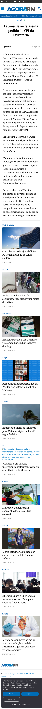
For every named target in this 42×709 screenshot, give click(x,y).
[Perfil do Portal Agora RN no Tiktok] (25, 1)
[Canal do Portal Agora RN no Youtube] (16, 1)
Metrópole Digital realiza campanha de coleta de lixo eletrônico (16, 511)
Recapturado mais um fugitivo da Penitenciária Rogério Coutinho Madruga (20, 387)
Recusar (30, 694)
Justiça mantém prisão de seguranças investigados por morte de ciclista (20, 299)
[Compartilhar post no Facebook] (21, 20)
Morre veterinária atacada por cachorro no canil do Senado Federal (18, 555)
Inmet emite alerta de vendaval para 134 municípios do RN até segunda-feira (19, 431)
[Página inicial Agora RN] (9, 665)
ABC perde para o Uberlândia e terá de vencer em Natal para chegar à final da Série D (18, 599)
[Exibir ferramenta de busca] (39, 9)
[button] (2, 9)
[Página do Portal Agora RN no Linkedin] (21, 1)
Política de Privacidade (21, 704)
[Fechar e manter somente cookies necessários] (40, 693)
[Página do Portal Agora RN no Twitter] (8, 1)
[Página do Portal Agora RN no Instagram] (12, 1)
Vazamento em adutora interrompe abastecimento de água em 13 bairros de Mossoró (20, 467)
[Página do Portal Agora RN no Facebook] (3, 1)
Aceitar (11, 694)
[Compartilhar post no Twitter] (18, 20)
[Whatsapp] (24, 20)
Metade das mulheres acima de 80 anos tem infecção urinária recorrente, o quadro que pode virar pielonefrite (20, 644)
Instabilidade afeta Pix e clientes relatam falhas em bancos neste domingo (19, 343)
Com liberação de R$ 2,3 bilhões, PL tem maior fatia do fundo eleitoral (19, 255)
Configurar (12, 699)
